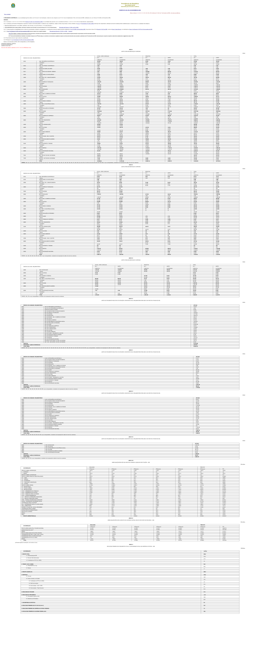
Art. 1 (10, 33)
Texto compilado (7, 14)
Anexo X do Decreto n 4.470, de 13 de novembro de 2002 (140, 29)
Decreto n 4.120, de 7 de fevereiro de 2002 (34, 21)
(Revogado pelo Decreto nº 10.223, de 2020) (59, 31)
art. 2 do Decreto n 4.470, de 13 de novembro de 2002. (23, 39)
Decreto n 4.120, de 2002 (102, 29)
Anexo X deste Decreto (116, 29)
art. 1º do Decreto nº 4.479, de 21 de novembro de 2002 (19, 31)
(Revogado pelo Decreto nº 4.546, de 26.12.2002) (68, 27)
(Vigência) (70, 31)
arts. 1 (78, 23)
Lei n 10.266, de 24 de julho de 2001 (78, 29)
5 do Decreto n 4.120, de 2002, (87, 23)
